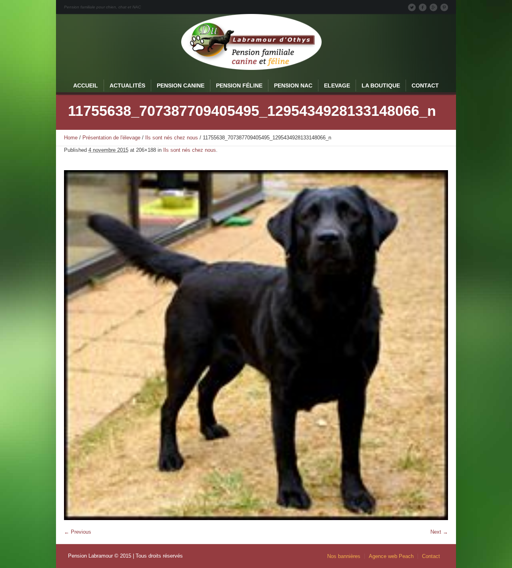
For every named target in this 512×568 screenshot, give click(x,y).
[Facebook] (422, 7)
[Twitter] (412, 7)
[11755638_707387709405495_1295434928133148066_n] (256, 345)
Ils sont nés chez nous (171, 138)
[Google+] (433, 7)
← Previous (77, 532)
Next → (439, 532)
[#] (444, 7)
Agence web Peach (391, 556)
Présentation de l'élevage (111, 138)
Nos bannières (343, 556)
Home (71, 138)
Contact (431, 556)
